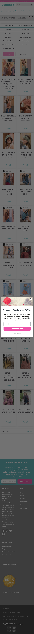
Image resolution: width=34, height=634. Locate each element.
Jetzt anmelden (17, 329)
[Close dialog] (31, 299)
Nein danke (17, 333)
